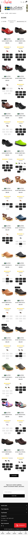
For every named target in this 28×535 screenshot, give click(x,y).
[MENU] (2, 2)
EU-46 (5, 469)
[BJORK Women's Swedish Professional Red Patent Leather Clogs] (7, 31)
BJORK (6, 13)
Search (14, 533)
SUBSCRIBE (14, 495)
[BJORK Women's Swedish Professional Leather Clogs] (20, 68)
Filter (4, 21)
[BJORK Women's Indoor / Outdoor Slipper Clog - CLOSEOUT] (20, 143)
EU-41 (11, 57)
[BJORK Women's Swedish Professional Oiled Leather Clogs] (20, 31)
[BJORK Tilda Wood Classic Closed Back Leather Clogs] (20, 330)
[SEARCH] (21, 2)
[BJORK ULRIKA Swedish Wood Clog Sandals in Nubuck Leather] (20, 180)
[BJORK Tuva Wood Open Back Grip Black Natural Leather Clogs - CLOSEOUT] (20, 255)
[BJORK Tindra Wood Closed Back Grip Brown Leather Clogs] (20, 292)
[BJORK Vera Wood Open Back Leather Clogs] (7, 180)
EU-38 (11, 54)
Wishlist (20, 533)
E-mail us (5, 520)
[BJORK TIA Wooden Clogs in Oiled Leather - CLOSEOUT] (7, 367)
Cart (26, 533)
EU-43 (9, 59)
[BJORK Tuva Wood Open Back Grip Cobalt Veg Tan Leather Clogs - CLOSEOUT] (20, 218)
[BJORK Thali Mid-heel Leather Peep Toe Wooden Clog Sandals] (20, 367)
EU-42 (5, 59)
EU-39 (4, 57)
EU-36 (4, 54)
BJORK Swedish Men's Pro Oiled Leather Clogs (13, 452)
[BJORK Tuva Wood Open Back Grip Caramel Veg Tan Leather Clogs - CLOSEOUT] (7, 255)
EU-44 (7, 466)
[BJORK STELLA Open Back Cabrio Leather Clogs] (20, 442)
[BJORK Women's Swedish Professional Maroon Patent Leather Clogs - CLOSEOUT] (7, 68)
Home (2, 13)
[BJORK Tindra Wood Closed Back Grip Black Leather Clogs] (7, 330)
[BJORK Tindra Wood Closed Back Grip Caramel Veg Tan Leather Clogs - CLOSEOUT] (7, 292)
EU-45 (11, 466)
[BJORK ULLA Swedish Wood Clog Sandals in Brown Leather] (7, 218)
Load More (14, 475)
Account (8, 533)
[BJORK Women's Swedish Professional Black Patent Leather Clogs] (20, 106)
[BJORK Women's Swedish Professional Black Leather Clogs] (7, 143)
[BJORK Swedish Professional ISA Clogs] (20, 404)
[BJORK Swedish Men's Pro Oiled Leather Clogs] (7, 442)
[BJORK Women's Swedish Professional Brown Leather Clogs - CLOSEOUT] (7, 106)
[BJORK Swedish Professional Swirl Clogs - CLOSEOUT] (7, 404)
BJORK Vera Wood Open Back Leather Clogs (12, 190)
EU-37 (7, 54)
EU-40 (7, 57)
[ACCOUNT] (23, 2)
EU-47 (9, 469)
